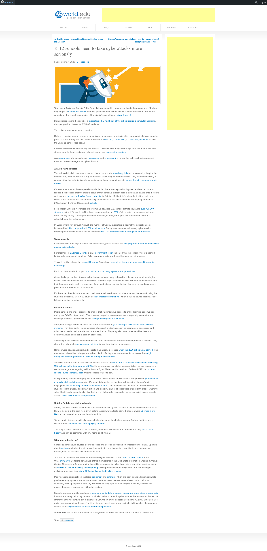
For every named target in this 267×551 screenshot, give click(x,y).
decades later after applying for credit (87, 423)
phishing (64, 448)
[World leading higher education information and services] (72, 15)
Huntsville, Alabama (138, 139)
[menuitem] (256, 2)
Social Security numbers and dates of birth (86, 385)
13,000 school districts (132, 457)
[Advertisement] (158, 15)
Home (63, 27)
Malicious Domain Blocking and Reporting (77, 467)
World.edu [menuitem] (9, 2)
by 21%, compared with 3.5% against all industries (125, 231)
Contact (193, 27)
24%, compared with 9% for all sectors (86, 228)
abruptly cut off (124, 115)
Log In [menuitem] (263, 2)
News (85, 27)
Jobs (149, 27)
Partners (171, 27)
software (111, 477)
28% (116, 212)
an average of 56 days (87, 344)
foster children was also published (78, 395)
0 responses (83, 62)
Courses (128, 27)
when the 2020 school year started (136, 350)
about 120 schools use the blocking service (100, 471)
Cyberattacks (68, 520)
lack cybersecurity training (106, 296)
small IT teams (90, 262)
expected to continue (116, 152)
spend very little (120, 173)
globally (93, 203)
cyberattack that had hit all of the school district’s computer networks (122, 121)
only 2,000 (65, 461)
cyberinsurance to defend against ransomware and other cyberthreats (123, 493)
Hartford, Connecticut (114, 139)
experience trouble (77, 111)
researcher (64, 158)
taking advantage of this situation (108, 318)
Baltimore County (78, 253)
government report (104, 253)
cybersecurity (110, 158)
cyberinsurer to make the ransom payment (90, 506)
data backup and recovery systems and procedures (110, 271)
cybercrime (94, 158)
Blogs (106, 27)
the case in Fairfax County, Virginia (84, 196)
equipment (97, 477)
